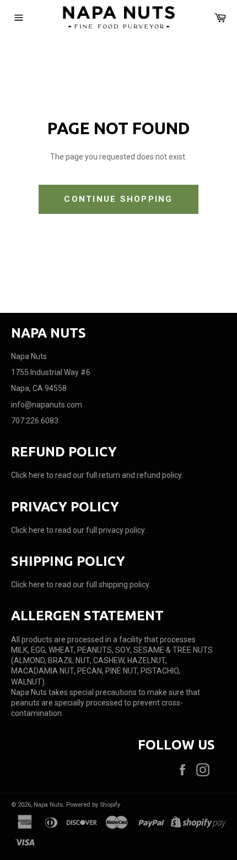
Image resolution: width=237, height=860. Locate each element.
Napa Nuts (48, 804)
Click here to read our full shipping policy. (80, 584)
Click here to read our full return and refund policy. (97, 475)
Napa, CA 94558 (39, 388)
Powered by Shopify (93, 804)
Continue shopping (118, 199)
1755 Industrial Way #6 (50, 372)
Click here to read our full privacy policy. (78, 530)
